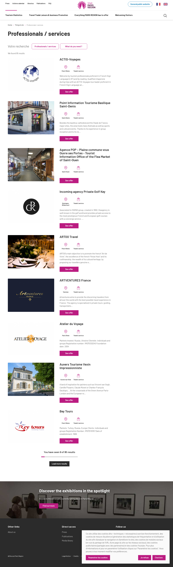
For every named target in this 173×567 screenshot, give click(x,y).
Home (10, 25)
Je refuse (145, 557)
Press (7, 3)
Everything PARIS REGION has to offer (91, 15)
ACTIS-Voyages (70, 59)
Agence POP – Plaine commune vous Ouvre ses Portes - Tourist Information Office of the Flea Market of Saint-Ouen (85, 155)
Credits (76, 556)
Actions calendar (18, 3)
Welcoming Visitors (124, 15)
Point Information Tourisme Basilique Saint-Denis (85, 104)
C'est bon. (159, 557)
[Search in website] (165, 15)
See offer (69, 92)
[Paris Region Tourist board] (86, 5)
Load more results (59, 464)
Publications (41, 3)
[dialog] (126, 547)
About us (30, 3)
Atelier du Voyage (71, 324)
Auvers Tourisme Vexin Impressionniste (75, 366)
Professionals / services (45, 46)
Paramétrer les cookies (98, 557)
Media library (67, 540)
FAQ (49, 3)
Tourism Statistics (13, 15)
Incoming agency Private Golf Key (82, 191)
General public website (140, 4)
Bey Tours (66, 411)
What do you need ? (73, 46)
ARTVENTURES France (75, 280)
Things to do (19, 25)
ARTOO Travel (69, 236)
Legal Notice (66, 556)
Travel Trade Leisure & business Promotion (48, 15)
